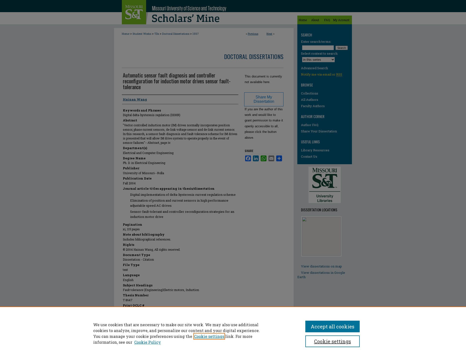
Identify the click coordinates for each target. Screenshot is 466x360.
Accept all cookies (332, 326)
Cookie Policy (147, 342)
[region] (233, 333)
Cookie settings (209, 336)
